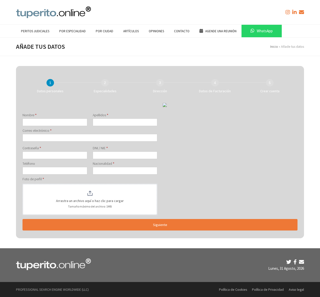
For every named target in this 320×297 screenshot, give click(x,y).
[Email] (301, 262)
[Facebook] (296, 262)
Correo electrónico (37, 130)
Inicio (274, 46)
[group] (160, 87)
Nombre (29, 115)
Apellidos (100, 115)
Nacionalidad (103, 163)
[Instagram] (288, 12)
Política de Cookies (233, 289)
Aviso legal (296, 289)
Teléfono (28, 163)
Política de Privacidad (268, 289)
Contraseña (31, 148)
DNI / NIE (100, 148)
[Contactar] (301, 12)
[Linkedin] (295, 12)
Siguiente (160, 224)
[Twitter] (289, 262)
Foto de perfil (33, 179)
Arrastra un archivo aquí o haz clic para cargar (90, 200)
